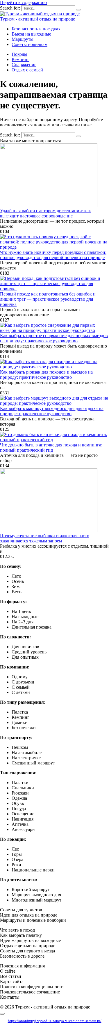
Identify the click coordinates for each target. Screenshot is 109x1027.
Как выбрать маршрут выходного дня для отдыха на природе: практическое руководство (51, 411)
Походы (19, 54)
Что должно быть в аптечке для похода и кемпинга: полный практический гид (51, 447)
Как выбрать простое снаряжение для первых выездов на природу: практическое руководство (54, 338)
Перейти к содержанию (23, 2)
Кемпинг (20, 59)
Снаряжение (24, 64)
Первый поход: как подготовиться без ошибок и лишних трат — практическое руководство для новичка (48, 299)
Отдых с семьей (27, 69)
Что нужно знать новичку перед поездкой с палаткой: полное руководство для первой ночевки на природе (53, 255)
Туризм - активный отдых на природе (37, 18)
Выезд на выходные (31, 34)
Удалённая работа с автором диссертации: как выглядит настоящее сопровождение (45, 213)
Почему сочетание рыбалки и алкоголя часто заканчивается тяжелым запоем (44, 538)
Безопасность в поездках (36, 28)
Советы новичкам (29, 44)
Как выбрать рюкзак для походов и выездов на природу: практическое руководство (46, 375)
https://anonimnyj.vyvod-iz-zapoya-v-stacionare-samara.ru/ (54, 1021)
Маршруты (22, 39)
